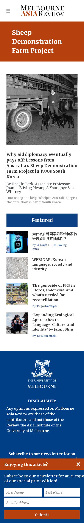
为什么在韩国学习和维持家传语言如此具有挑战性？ (54, 236)
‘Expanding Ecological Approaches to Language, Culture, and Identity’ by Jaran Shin (53, 322)
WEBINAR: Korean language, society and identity (52, 264)
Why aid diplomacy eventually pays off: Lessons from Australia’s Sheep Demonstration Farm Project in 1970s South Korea (42, 165)
